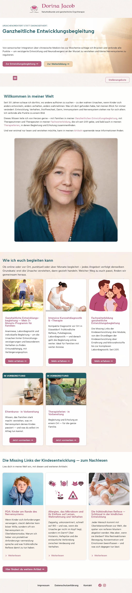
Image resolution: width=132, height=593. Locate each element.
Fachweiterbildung (60, 121)
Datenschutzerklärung (66, 585)
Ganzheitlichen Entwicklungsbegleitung (96, 118)
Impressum (44, 585)
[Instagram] (104, 585)
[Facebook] (100, 585)
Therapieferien (12, 125)
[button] (15, 78)
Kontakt (88, 585)
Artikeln (78, 130)
